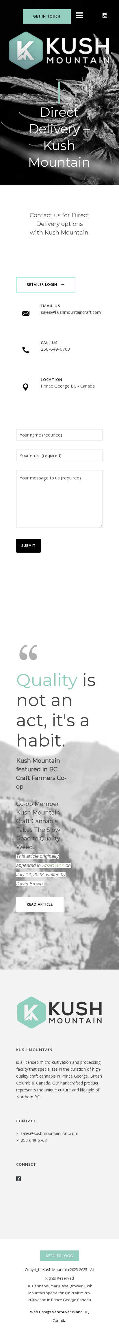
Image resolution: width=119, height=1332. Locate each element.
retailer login (42, 284)
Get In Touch (46, 16)
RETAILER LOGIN (59, 1255)
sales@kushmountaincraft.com (49, 1133)
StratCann (53, 865)
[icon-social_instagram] (105, 15)
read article (40, 904)
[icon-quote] (29, 651)
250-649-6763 (34, 1140)
